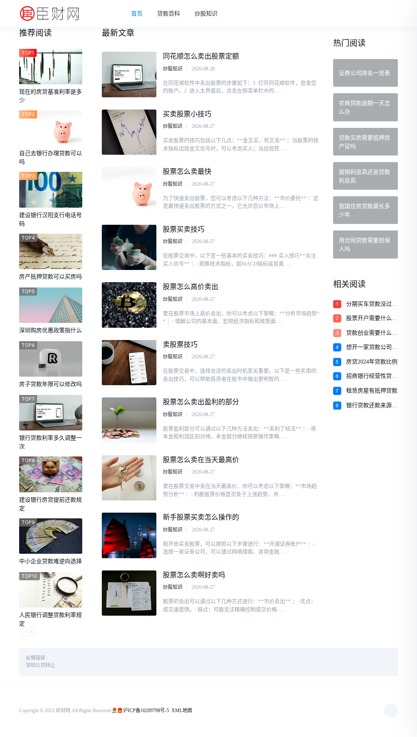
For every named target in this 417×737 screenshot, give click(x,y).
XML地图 (181, 710)
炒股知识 (206, 14)
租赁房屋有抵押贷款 (371, 391)
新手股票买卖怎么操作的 (201, 517)
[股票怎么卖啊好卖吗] (129, 593)
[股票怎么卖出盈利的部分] (129, 420)
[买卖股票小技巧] (129, 132)
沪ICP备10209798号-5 (146, 710)
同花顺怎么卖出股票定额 (201, 56)
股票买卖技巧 (183, 229)
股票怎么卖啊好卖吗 (194, 575)
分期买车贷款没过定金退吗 (371, 304)
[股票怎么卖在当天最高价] (129, 478)
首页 (137, 14)
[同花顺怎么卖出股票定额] (129, 74)
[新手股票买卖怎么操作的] (129, 535)
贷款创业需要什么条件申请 (371, 333)
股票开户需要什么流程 (371, 318)
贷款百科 (168, 14)
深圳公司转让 (40, 665)
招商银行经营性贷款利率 (371, 376)
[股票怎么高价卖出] (129, 305)
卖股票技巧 (180, 345)
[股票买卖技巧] (129, 247)
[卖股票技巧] (129, 363)
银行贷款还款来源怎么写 (371, 406)
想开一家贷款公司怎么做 (371, 347)
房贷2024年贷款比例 (371, 362)
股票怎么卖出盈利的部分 (201, 402)
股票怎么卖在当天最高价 (201, 460)
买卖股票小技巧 (187, 114)
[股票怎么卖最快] (129, 190)
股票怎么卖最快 (187, 171)
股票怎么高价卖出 (190, 287)
